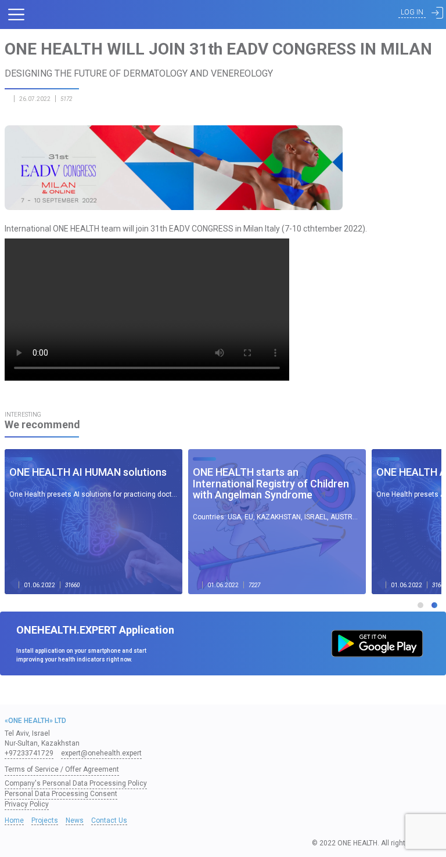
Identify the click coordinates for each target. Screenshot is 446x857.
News (75, 820)
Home (14, 820)
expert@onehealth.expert (101, 753)
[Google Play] (377, 643)
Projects (44, 820)
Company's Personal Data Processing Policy (76, 783)
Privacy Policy (27, 804)
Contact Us (109, 820)
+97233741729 (29, 753)
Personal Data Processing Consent (61, 794)
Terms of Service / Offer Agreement (62, 769)
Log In (412, 12)
